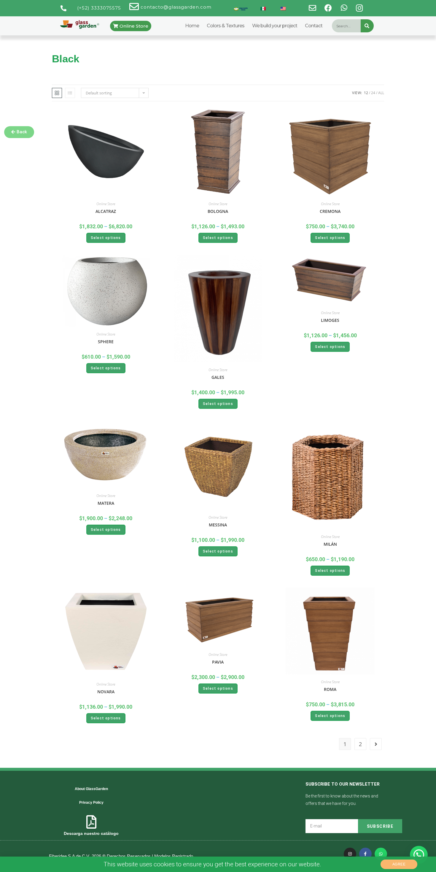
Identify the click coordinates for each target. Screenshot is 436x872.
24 (373, 92)
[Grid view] (57, 93)
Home (192, 26)
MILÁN (330, 544)
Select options (106, 238)
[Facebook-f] (365, 854)
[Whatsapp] (381, 854)
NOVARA (105, 691)
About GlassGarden (91, 789)
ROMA (330, 689)
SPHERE (106, 341)
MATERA (106, 503)
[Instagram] (350, 854)
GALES (217, 377)
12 (366, 92)
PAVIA (218, 662)
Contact (313, 26)
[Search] (367, 25)
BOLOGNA (218, 211)
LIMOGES (330, 320)
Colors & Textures (225, 26)
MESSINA (218, 525)
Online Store (105, 203)
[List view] (70, 93)
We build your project (274, 26)
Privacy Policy (91, 802)
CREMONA (330, 211)
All (381, 92)
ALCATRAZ (106, 211)
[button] (19, 132)
